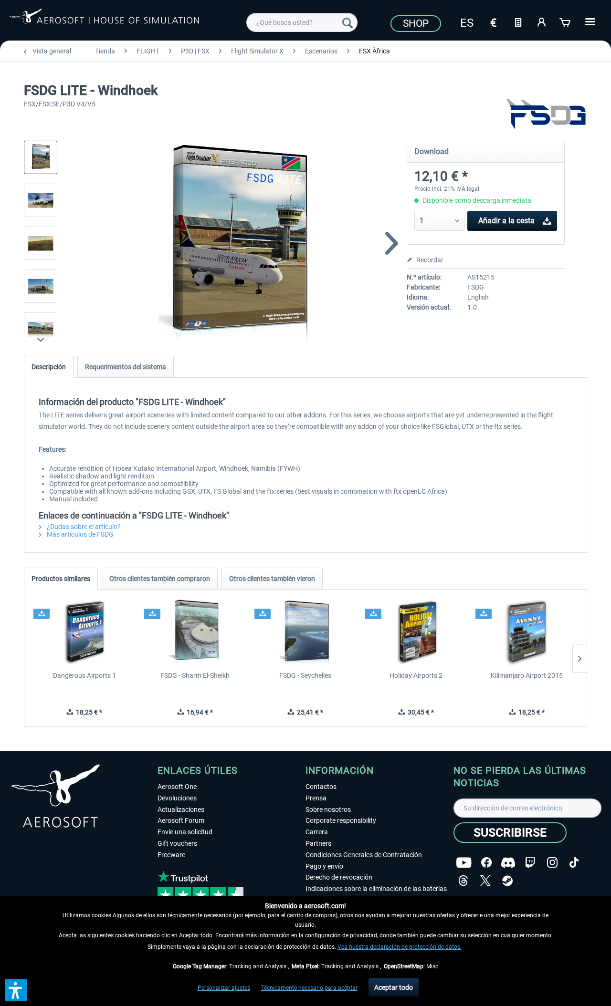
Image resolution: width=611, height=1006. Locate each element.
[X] (485, 881)
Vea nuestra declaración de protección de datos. (399, 947)
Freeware (171, 855)
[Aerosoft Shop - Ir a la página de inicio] (104, 21)
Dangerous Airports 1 (84, 675)
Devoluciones (177, 798)
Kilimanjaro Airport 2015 (527, 675)
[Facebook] (486, 863)
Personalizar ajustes (224, 988)
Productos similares (61, 578)
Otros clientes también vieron (272, 578)
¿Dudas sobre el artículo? (83, 526)
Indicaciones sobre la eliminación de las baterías (376, 888)
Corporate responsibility (341, 820)
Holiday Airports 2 (416, 675)
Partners (318, 843)
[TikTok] (574, 863)
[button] (16, 990)
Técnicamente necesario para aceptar (309, 988)
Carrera (317, 832)
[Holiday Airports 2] (416, 632)
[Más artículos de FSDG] (546, 114)
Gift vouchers (177, 843)
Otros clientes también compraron (159, 578)
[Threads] (463, 881)
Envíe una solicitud (185, 832)
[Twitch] (530, 863)
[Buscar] (347, 22)
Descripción (49, 367)
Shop (416, 23)
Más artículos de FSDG (79, 534)
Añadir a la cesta (506, 220)
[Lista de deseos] (517, 21)
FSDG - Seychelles (305, 675)
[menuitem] (302, 22)
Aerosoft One (177, 786)
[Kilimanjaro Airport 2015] (526, 632)
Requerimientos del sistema (125, 367)
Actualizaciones (181, 809)
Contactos (321, 786)
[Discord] (508, 863)
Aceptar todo (393, 987)
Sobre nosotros (328, 809)
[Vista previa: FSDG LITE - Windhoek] (40, 157)
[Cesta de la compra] (565, 21)
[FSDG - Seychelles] (305, 632)
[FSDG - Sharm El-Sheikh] (195, 632)
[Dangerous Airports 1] (84, 632)
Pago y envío (324, 866)
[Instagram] (552, 863)
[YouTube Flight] (463, 863)
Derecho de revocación (339, 877)
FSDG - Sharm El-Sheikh (195, 675)
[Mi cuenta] (541, 21)
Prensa (316, 798)
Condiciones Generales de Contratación (364, 855)
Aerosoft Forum (181, 820)
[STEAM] (507, 881)
